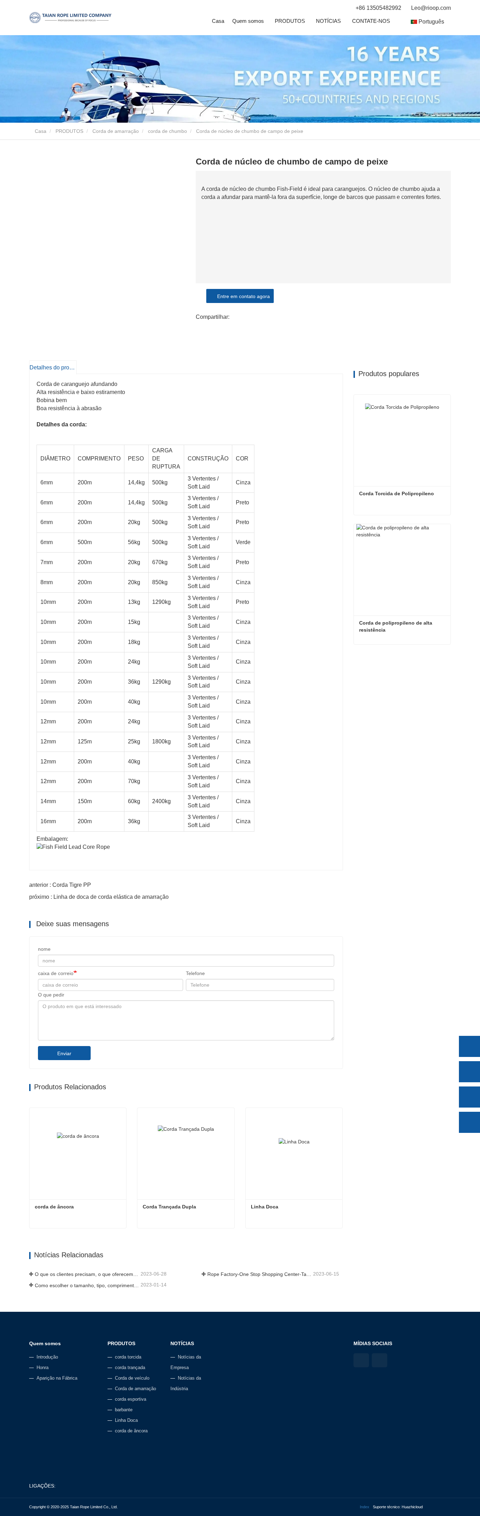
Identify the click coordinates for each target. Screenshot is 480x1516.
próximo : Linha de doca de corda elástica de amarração (99, 897)
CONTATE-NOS (371, 21)
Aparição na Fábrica (57, 1378)
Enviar (64, 1053)
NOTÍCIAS (182, 1343)
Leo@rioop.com (430, 8)
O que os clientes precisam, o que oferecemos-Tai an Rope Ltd (87, 1274)
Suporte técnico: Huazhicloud (398, 1507)
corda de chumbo (167, 131)
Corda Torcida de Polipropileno (396, 493)
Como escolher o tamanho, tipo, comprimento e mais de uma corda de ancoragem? (87, 1285)
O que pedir (51, 995)
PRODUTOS (69, 131)
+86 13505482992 (378, 8)
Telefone (195, 973)
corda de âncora (54, 1206)
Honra (42, 1367)
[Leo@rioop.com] (469, 1097)
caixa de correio (55, 973)
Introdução (47, 1357)
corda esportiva (130, 1399)
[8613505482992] (469, 1071)
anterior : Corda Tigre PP (60, 885)
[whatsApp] (469, 1046)
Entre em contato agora (242, 296)
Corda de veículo (132, 1378)
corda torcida (128, 1357)
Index (364, 1507)
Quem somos (45, 1343)
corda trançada (130, 1367)
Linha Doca (264, 1206)
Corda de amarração (115, 131)
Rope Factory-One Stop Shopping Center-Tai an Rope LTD (259, 1274)
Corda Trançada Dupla (169, 1206)
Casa (218, 21)
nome (44, 949)
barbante (123, 1409)
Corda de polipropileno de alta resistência (396, 626)
